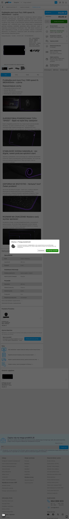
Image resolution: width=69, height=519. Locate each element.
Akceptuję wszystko (52, 250)
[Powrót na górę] (66, 516)
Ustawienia (41, 250)
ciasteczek (31, 245)
